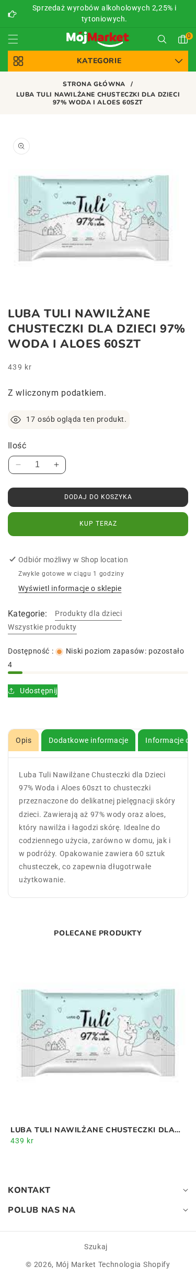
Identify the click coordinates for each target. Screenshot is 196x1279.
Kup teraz (98, 523)
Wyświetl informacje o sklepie (69, 588)
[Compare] (170, 1262)
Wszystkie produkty (42, 627)
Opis (23, 740)
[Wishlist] (62, 1262)
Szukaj (96, 1246)
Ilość (17, 446)
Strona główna (94, 84)
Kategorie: (27, 614)
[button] (19, 39)
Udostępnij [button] (38, 690)
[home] (98, 1262)
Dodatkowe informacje (88, 740)
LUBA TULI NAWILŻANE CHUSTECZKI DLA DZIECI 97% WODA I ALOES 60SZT (92, 1130)
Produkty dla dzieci (88, 613)
